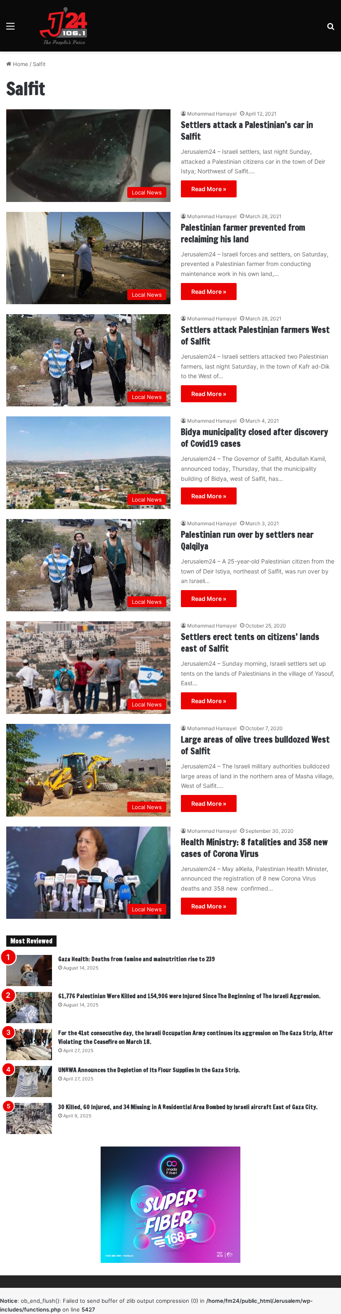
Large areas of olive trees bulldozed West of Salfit (255, 745)
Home (19, 64)
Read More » (208, 188)
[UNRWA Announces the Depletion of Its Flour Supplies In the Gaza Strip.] (29, 1081)
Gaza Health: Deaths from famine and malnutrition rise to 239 (136, 959)
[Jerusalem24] (66, 26)
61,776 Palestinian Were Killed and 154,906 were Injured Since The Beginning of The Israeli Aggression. (189, 996)
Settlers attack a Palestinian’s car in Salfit (247, 131)
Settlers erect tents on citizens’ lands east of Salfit (250, 643)
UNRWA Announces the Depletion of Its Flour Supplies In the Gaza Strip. (149, 1070)
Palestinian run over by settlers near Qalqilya (247, 540)
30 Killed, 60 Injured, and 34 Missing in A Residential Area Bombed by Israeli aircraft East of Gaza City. (188, 1107)
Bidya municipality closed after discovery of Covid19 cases (254, 438)
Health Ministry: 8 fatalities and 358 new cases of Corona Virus (254, 848)
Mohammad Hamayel (212, 114)
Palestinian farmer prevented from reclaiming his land (243, 233)
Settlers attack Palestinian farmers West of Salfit (255, 335)
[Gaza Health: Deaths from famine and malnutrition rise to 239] (29, 970)
